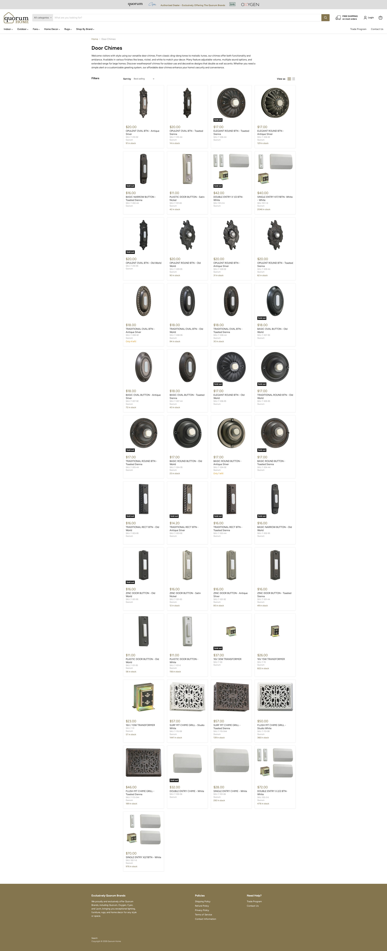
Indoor (7, 29)
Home (94, 39)
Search (94, 938)
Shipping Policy (202, 901)
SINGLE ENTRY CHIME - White (230, 791)
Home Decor (51, 29)
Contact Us (377, 29)
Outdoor (22, 29)
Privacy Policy (202, 910)
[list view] (293, 79)
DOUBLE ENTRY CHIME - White (187, 791)
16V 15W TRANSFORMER (271, 659)
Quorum (129, 140)
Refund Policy (202, 905)
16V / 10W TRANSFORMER (140, 725)
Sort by (127, 79)
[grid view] (289, 79)
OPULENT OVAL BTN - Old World (143, 262)
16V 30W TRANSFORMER (227, 659)
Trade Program (358, 29)
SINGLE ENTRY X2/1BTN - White (143, 857)
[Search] (325, 17)
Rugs (67, 29)
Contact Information (205, 919)
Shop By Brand (84, 29)
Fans (35, 29)
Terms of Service (203, 914)
